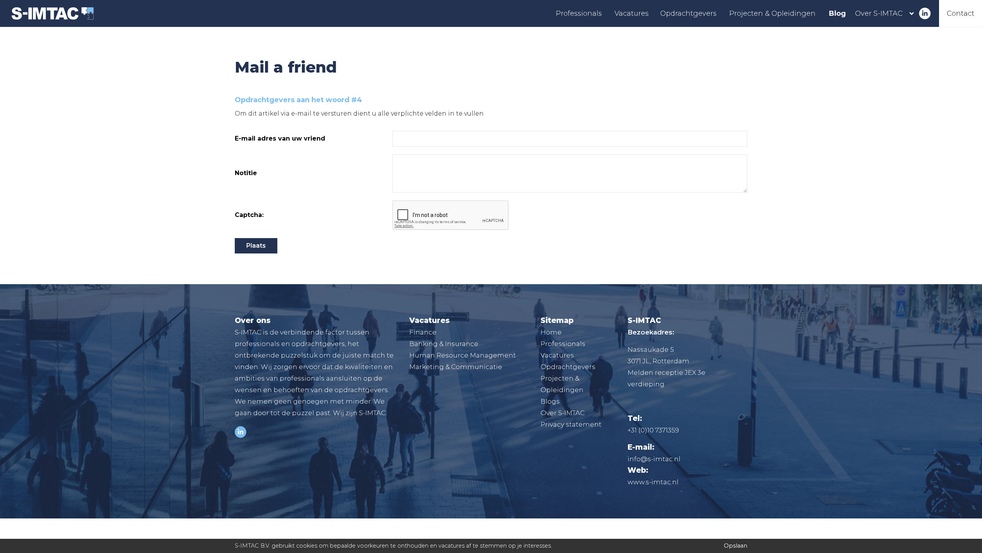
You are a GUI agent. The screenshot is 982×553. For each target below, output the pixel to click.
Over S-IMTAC (879, 13)
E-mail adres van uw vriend (280, 138)
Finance (423, 332)
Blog (837, 13)
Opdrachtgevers (688, 13)
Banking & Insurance (443, 344)
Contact (960, 13)
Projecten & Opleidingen (772, 13)
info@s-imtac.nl (654, 459)
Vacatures (632, 13)
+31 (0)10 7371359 (653, 430)
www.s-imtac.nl (653, 482)
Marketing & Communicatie (455, 367)
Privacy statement (570, 424)
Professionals (579, 13)
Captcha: (249, 215)
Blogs (550, 401)
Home (551, 332)
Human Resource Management (462, 355)
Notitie (246, 173)
